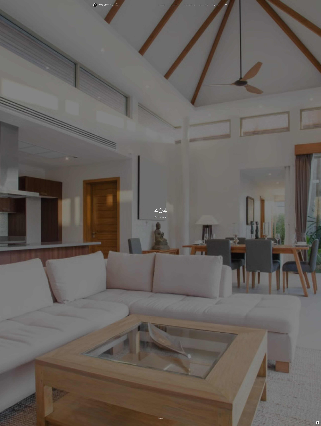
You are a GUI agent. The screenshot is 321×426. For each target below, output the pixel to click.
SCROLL (160, 418)
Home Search (174, 5)
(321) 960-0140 (216, 5)
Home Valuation (189, 5)
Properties (161, 5)
